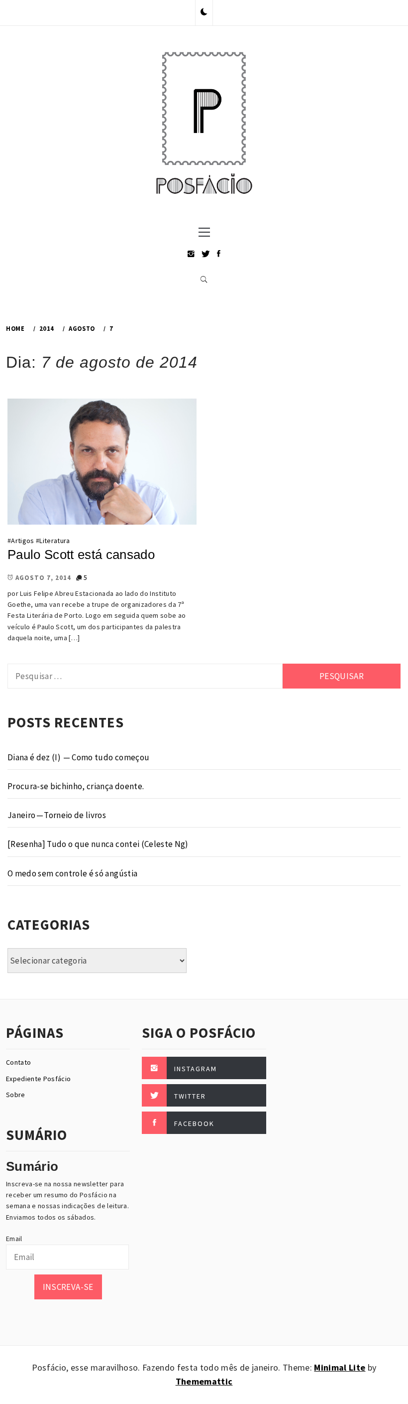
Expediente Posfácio (38, 1078)
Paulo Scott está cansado (81, 554)
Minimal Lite (339, 1367)
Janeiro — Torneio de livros (56, 815)
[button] (204, 12)
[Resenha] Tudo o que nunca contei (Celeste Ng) (98, 844)
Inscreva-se (68, 1286)
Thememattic (204, 1381)
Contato (18, 1062)
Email (14, 1238)
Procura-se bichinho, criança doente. (75, 786)
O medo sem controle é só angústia (72, 873)
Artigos (22, 540)
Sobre (15, 1094)
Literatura (54, 540)
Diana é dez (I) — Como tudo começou (78, 757)
